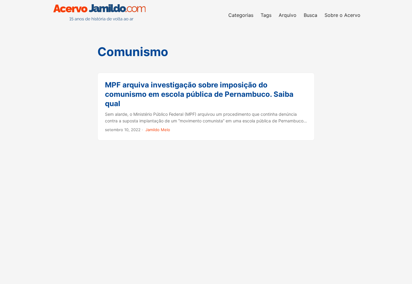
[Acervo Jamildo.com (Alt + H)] (101, 15)
